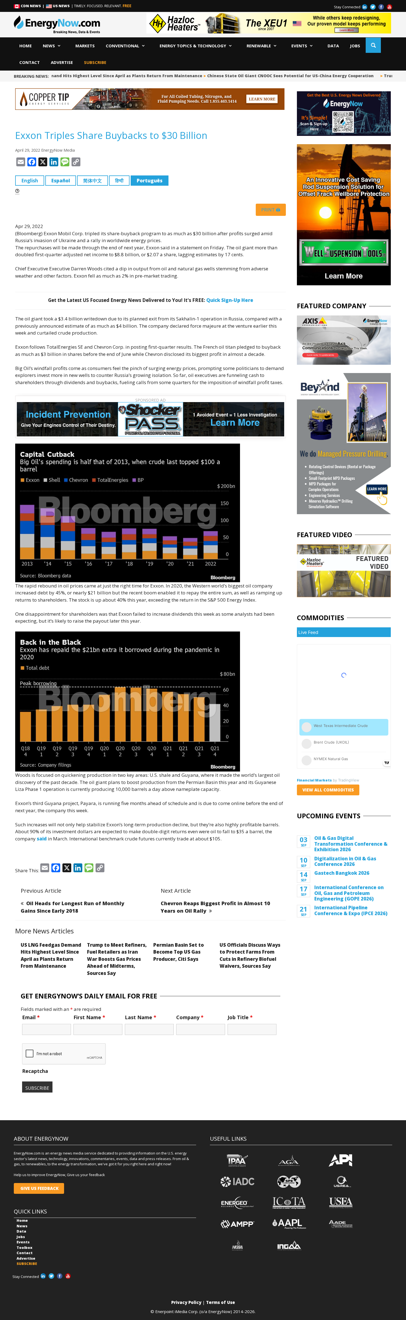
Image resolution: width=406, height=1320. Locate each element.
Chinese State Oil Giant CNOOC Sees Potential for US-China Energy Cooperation (279, 75)
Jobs (355, 45)
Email (31, 1017)
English (29, 180)
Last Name (140, 1017)
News (49, 45)
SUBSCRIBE (95, 62)
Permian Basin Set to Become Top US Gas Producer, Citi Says (178, 952)
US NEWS (61, 5)
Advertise (62, 62)
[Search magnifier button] (373, 45)
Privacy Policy (186, 1302)
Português (149, 180)
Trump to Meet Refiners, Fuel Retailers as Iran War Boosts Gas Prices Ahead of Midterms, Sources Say (117, 959)
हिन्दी (119, 180)
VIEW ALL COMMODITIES (328, 790)
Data (333, 45)
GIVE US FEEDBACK (39, 1188)
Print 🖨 (270, 210)
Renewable (259, 45)
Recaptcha (35, 1071)
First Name (89, 1017)
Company (190, 1017)
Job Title (240, 1017)
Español (60, 180)
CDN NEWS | (33, 5)
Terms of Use (220, 1302)
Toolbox (24, 1247)
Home (25, 45)
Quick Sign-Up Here (229, 300)
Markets (85, 45)
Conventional (122, 45)
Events (299, 45)
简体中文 (92, 180)
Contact (29, 62)
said (42, 838)
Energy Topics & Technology (193, 45)
